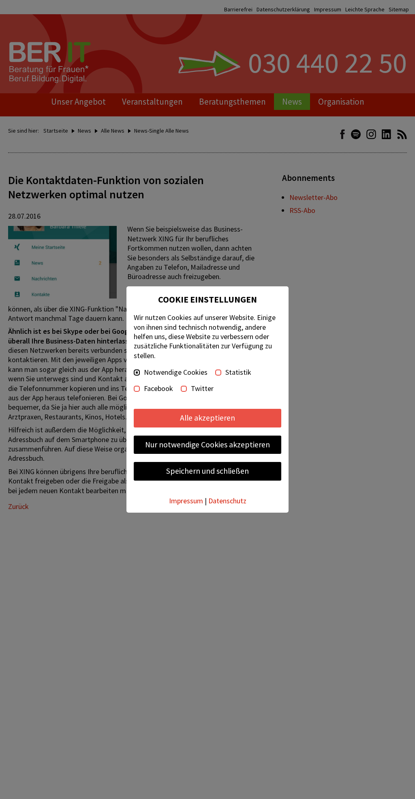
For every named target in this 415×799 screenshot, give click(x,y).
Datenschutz (227, 500)
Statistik (238, 372)
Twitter (202, 388)
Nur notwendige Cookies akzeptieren (207, 444)
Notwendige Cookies (176, 372)
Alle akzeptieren (207, 418)
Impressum (186, 500)
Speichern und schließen (207, 471)
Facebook (158, 388)
